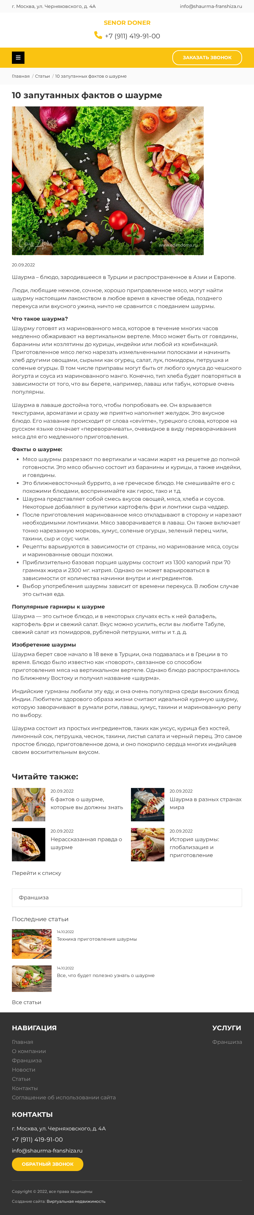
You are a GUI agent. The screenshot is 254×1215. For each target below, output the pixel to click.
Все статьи (26, 1002)
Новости (23, 1070)
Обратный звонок (47, 1164)
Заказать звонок (207, 57)
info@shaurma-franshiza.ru (211, 6)
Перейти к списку (36, 873)
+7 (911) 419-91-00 (132, 36)
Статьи (42, 76)
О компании (29, 1051)
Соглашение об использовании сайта (64, 1097)
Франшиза (34, 897)
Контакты (25, 1088)
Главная (21, 76)
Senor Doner (127, 23)
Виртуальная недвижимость (76, 1201)
